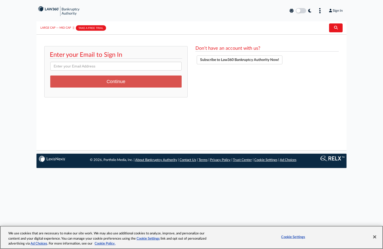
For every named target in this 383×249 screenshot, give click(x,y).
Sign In (338, 10)
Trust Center (242, 160)
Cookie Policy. (105, 243)
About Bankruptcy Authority (156, 160)
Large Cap (47, 27)
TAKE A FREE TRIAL (90, 28)
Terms (203, 160)
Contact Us (188, 160)
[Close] (374, 236)
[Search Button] (336, 27)
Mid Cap (65, 27)
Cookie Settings (265, 160)
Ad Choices (288, 160)
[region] (191, 237)
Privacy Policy (220, 160)
